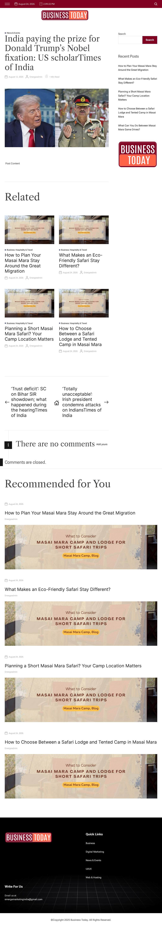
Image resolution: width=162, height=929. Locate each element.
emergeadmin (36, 77)
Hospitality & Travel (24, 250)
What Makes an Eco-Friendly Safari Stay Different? (81, 260)
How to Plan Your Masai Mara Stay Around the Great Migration (23, 263)
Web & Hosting (93, 877)
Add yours (101, 444)
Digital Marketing (95, 851)
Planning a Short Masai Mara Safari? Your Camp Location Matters (29, 334)
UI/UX (89, 868)
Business (11, 250)
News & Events (13, 33)
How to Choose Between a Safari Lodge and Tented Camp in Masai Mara (80, 336)
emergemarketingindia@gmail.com (23, 899)
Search (122, 33)
